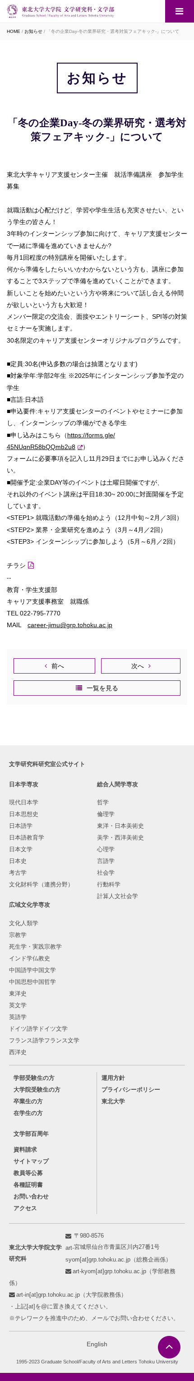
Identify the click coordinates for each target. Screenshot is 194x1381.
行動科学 (108, 884)
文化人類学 (23, 923)
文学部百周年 (31, 1133)
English (97, 1344)
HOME (13, 31)
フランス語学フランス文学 (44, 1040)
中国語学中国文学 (32, 970)
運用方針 (113, 1077)
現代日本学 (23, 802)
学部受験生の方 (34, 1077)
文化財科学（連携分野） (41, 884)
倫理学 (106, 814)
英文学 (18, 1005)
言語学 (106, 861)
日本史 (18, 861)
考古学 (18, 872)
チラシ (16, 565)
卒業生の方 (28, 1101)
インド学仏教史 (29, 958)
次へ (137, 666)
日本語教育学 (26, 837)
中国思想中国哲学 (32, 981)
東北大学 (113, 1101)
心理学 (106, 849)
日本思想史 (23, 814)
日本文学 (20, 849)
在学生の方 (28, 1113)
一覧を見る (102, 688)
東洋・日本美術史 (120, 825)
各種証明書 (28, 1184)
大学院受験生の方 (37, 1089)
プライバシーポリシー (131, 1089)
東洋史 (18, 993)
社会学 (106, 872)
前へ (57, 666)
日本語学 (20, 825)
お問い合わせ (31, 1196)
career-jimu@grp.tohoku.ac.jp (70, 625)
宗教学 (18, 934)
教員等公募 (28, 1173)
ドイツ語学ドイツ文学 (38, 1028)
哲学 (103, 802)
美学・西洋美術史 (120, 837)
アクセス (25, 1208)
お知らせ (33, 31)
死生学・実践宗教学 (35, 946)
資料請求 (25, 1149)
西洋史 (18, 1052)
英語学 (18, 1017)
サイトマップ (31, 1161)
